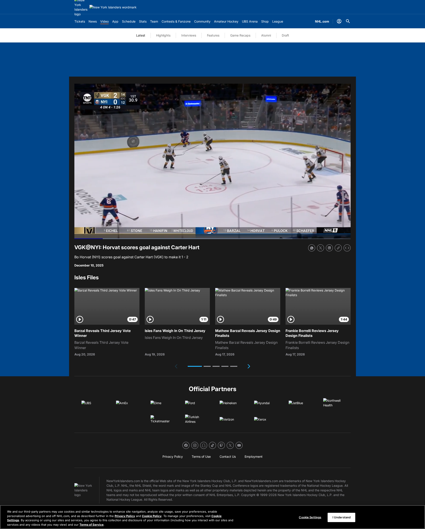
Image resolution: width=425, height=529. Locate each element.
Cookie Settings (310, 517)
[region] (212, 517)
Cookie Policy (152, 515)
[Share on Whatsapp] (311, 247)
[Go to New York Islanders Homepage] (113, 7)
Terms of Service (91, 524)
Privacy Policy (125, 515)
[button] (195, 366)
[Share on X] (320, 247)
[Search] (348, 21)
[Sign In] (339, 21)
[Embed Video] (347, 247)
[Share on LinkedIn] (329, 247)
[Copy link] (338, 247)
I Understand (341, 517)
